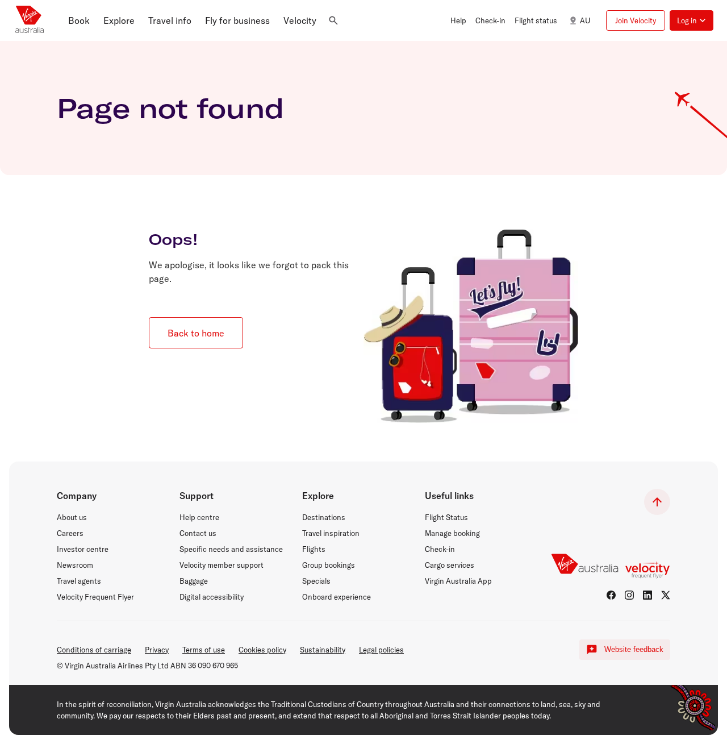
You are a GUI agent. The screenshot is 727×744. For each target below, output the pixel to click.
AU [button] (585, 20)
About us (72, 517)
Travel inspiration (331, 533)
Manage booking (452, 533)
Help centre (199, 517)
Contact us (197, 533)
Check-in (440, 549)
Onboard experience (336, 596)
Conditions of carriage (94, 649)
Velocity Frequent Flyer (95, 596)
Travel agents (79, 580)
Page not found (170, 108)
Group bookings (328, 565)
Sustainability (322, 649)
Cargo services (449, 565)
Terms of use (203, 649)
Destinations (323, 517)
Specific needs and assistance (231, 549)
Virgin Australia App (458, 580)
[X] (665, 595)
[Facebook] (611, 595)
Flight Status (446, 517)
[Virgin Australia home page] (29, 20)
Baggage (193, 580)
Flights (313, 549)
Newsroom (75, 565)
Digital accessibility (211, 596)
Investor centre (82, 549)
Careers (70, 533)
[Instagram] (629, 595)
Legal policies (381, 649)
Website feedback (633, 649)
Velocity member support (221, 565)
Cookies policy (262, 649)
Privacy (157, 649)
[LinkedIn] (647, 595)
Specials (316, 580)
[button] (79, 20)
